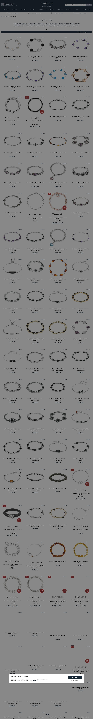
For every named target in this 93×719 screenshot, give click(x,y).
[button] (75, 680)
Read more (35, 680)
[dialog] (46, 678)
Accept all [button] (75, 677)
